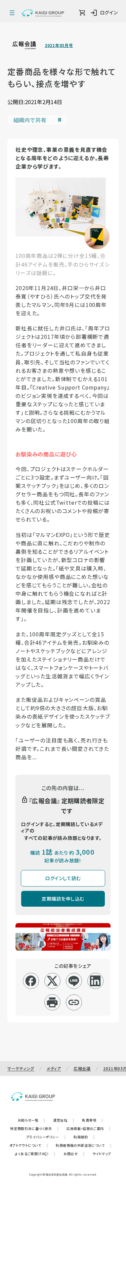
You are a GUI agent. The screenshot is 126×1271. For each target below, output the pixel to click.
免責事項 (92, 1120)
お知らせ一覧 (31, 1120)
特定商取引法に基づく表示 (34, 1128)
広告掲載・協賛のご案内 (88, 1128)
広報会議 (82, 1068)
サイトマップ (101, 1153)
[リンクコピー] (73, 1002)
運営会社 (63, 1120)
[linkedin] (95, 980)
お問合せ (74, 1153)
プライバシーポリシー (46, 1136)
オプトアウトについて (28, 1145)
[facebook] (30, 980)
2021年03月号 (59, 45)
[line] (73, 980)
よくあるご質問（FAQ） (35, 1153)
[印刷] (52, 1002)
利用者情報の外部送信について (83, 1145)
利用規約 (84, 1136)
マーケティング (20, 1068)
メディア (54, 1068)
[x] (52, 980)
